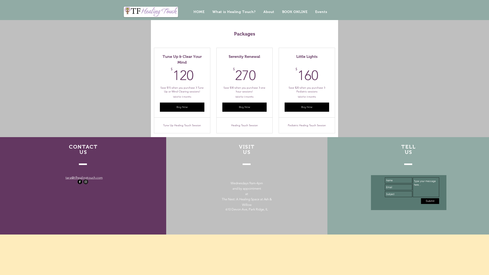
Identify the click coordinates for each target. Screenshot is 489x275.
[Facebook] (80, 182)
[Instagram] (85, 182)
